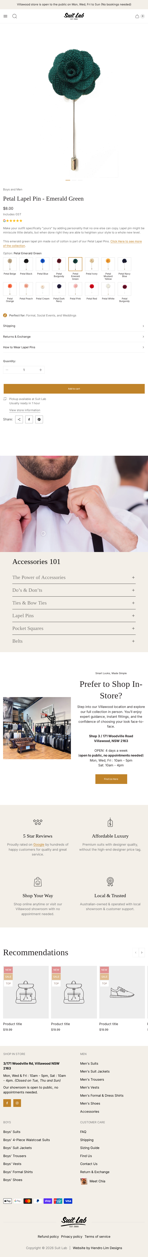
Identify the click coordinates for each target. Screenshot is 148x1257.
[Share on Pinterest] (39, 419)
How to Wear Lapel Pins (19, 347)
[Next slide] (142, 952)
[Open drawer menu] (5, 16)
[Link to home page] (74, 1222)
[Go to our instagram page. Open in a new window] (17, 1103)
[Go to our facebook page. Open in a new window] (7, 1103)
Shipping (9, 326)
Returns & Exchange (17, 336)
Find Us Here (111, 779)
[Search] (14, 16)
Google (38, 844)
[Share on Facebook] (29, 419)
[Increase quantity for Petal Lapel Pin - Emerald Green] (40, 370)
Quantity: (9, 361)
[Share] (19, 419)
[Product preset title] (26, 992)
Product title (12, 1024)
